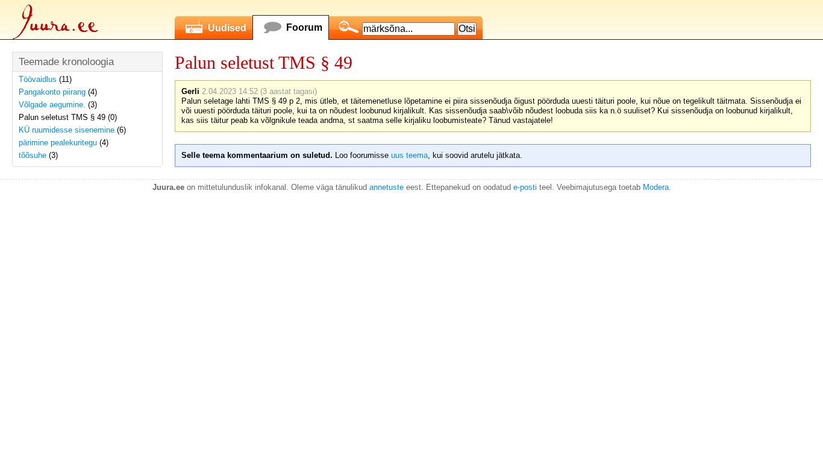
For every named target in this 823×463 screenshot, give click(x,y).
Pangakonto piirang (52, 91)
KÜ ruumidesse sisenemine (66, 129)
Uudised (227, 28)
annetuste (386, 187)
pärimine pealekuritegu (58, 142)
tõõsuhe (32, 155)
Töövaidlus (38, 79)
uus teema (409, 155)
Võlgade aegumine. (52, 104)
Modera (656, 187)
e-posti (525, 187)
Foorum (304, 27)
